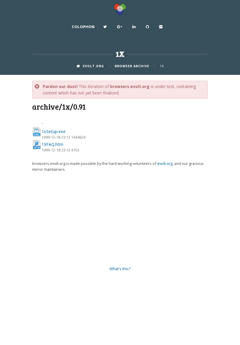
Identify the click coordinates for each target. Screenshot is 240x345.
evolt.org (164, 163)
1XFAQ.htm (52, 144)
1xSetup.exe (54, 131)
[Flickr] (161, 28)
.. (42, 122)
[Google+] (120, 28)
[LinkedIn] (134, 28)
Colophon (83, 26)
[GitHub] (148, 28)
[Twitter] (105, 28)
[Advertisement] (120, 219)
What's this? (120, 268)
